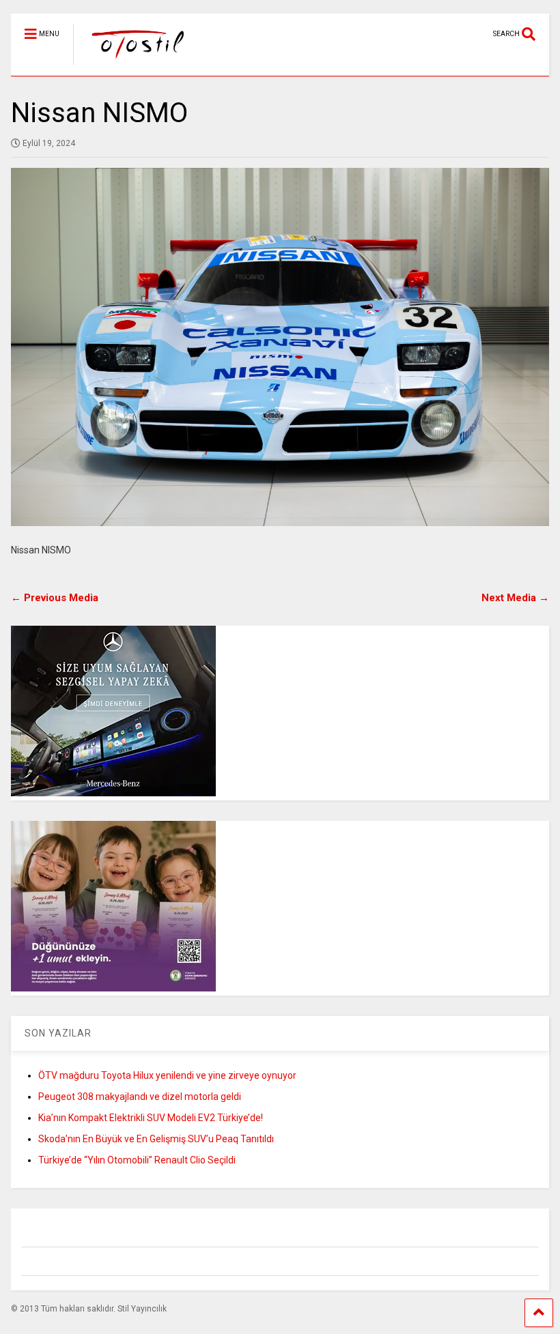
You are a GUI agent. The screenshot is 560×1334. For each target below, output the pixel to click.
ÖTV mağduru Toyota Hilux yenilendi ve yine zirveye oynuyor (167, 1075)
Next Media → (515, 598)
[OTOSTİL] (131, 65)
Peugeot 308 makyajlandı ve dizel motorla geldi (139, 1096)
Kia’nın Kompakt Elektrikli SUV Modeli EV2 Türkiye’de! (150, 1117)
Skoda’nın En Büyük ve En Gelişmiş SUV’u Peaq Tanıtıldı (156, 1138)
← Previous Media (54, 598)
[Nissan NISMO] (280, 347)
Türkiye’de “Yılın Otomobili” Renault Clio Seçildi (137, 1160)
